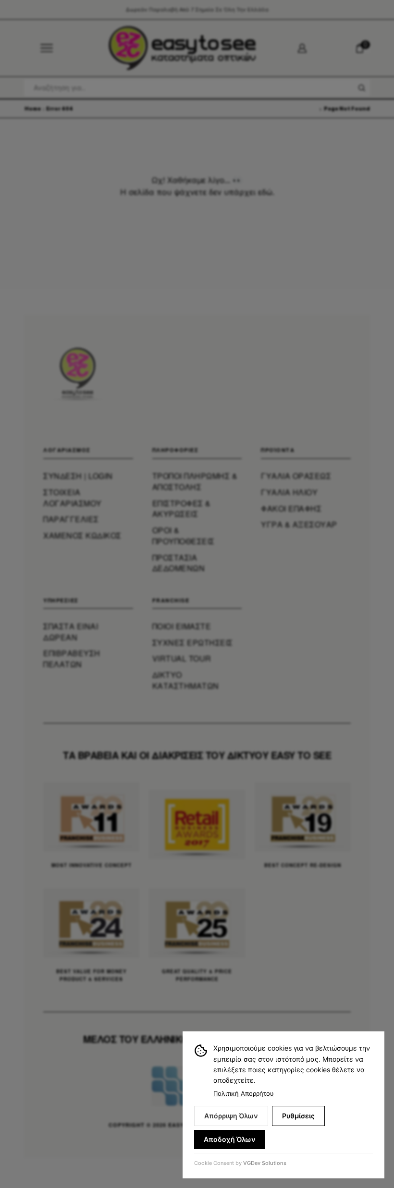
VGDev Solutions (264, 1163)
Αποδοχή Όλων (230, 1139)
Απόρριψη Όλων (231, 1116)
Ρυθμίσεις (298, 1116)
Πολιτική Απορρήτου (243, 1093)
